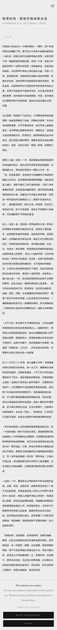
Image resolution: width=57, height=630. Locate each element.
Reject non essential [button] (28, 615)
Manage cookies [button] (28, 607)
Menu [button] (52, 6)
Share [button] (8, 37)
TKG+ (10, 6)
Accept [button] (28, 623)
